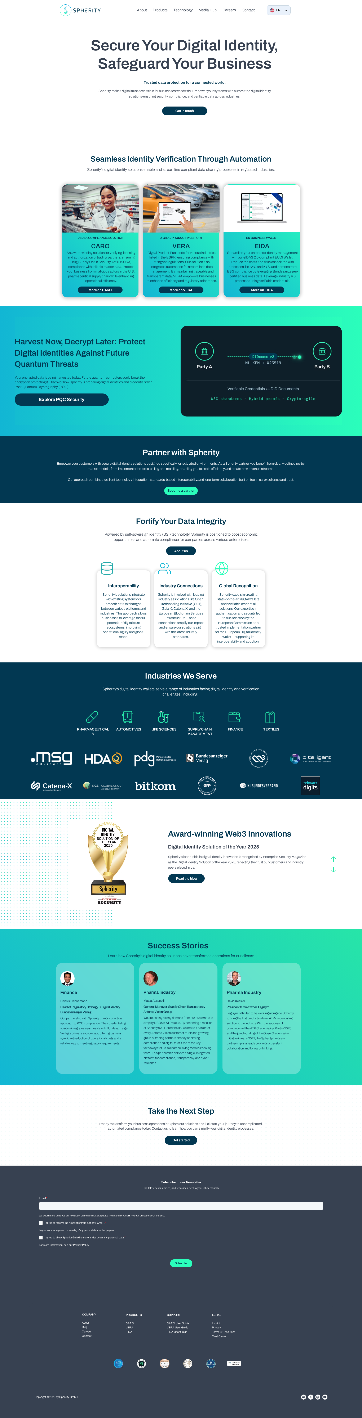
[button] (160, 10)
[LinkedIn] (303, 1397)
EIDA (129, 1332)
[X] (310, 1397)
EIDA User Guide (177, 1332)
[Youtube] (324, 1397)
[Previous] (333, 859)
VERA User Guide (177, 1327)
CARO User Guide (178, 1323)
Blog (84, 1327)
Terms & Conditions (223, 1332)
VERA (129, 1327)
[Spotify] (317, 1397)
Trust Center (219, 1336)
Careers (86, 1331)
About (85, 1322)
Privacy (216, 1327)
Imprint (216, 1323)
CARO (130, 1323)
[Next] (333, 869)
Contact (87, 1335)
